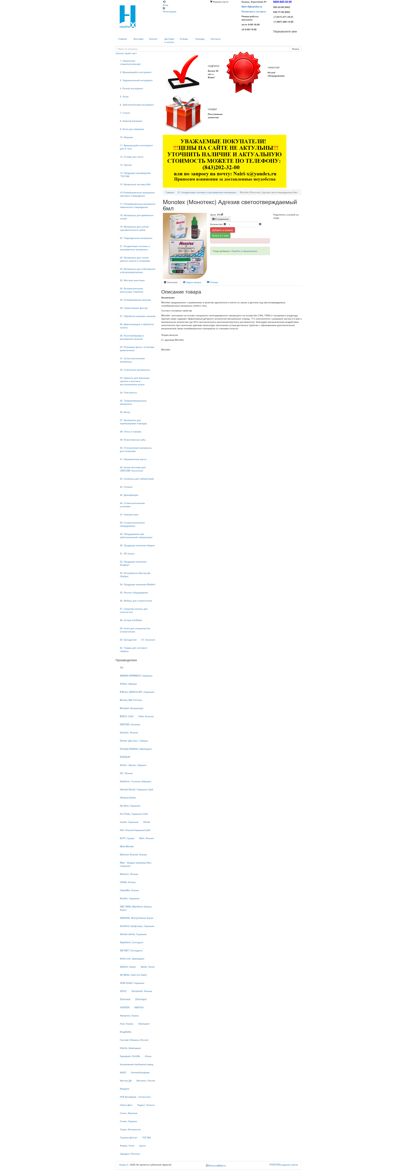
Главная (169, 192)
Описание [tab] (172, 282)
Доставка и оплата (169, 40)
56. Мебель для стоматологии (136, 600)
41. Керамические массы (133, 459)
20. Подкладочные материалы (136, 238)
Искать (295, 48)
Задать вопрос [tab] (193, 282)
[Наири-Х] (138, 16)
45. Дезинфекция (129, 494)
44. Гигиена (126, 486)
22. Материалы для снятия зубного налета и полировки (135, 259)
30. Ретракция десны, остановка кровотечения (137, 348)
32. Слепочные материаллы (135, 369)
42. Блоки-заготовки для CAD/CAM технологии (133, 469)
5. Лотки (124, 96)
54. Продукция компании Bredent (137, 584)
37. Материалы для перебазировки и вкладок (133, 421)
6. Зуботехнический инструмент (137, 104)
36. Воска (125, 412)
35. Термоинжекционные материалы (133, 402)
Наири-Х (123, 1164)
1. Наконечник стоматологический (130, 62)
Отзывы (184, 38)
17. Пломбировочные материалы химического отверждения (137, 205)
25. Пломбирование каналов (135, 299)
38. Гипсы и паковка (130, 431)
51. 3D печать (127, 553)
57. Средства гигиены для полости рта (134, 610)
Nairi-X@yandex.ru (252, 6)
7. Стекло (125, 112)
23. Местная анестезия (132, 280)
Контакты (216, 38)
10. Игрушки (126, 137)
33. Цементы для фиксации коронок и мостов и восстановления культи (134, 381)
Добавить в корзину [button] (222, 230)
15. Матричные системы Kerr (135, 184)
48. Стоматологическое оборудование (132, 524)
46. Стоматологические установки (132, 504)
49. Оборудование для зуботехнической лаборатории (136, 535)
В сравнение (222, 219)
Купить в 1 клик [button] (220, 235)
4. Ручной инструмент (131, 88)
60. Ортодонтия (128, 639)
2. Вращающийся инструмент (136, 72)
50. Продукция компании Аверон (137, 545)
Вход (165, 5)
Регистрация (169, 11)
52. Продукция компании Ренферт (133, 563)
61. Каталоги (148, 639)
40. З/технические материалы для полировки (136, 449)
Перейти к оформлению (244, 251)
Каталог (153, 38)
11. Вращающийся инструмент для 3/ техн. (136, 147)
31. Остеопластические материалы (132, 360)
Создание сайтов (284, 1164)
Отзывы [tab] (213, 282)
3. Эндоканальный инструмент (136, 80)
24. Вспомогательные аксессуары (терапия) (131, 290)
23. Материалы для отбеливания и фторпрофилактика (137, 270)
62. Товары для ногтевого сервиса (133, 649)
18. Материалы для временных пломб (136, 217)
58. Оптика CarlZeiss (131, 620)
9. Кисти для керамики (132, 129)
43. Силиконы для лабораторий (137, 478)
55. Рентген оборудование (134, 592)
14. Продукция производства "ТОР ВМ (135, 174)
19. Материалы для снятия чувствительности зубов (134, 228)
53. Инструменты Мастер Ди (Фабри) (135, 574)
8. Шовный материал (131, 120)
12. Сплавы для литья (131, 156)
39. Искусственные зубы (133, 439)
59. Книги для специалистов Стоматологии (135, 630)
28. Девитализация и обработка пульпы (137, 325)
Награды (200, 38)
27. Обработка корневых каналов (137, 316)
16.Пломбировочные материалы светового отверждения (137, 194)
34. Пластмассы (128, 392)
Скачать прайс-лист (126, 53)
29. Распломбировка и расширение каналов (132, 337)
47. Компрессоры (129, 514)
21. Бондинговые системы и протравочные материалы (135, 247)
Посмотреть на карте (254, 11)
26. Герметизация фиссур (134, 307)
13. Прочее (126, 164)
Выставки (139, 38)
